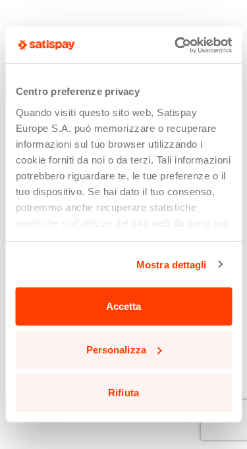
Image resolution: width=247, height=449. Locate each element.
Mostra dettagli (171, 264)
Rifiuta (123, 392)
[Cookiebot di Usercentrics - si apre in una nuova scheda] (176, 44)
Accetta (124, 306)
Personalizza (116, 349)
